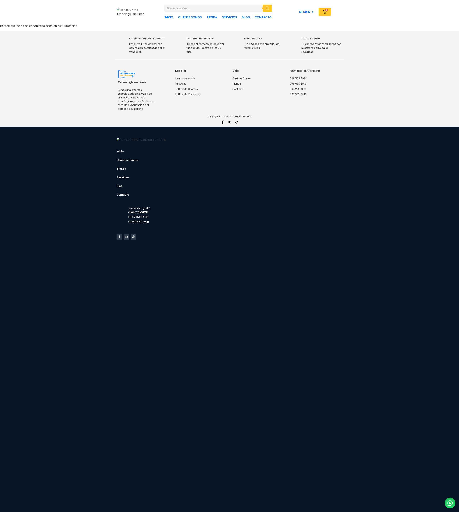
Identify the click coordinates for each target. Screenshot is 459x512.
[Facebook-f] (222, 122)
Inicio (168, 17)
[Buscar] (267, 8)
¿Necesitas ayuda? (139, 208)
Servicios (229, 17)
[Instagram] (229, 122)
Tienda (212, 17)
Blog (246, 17)
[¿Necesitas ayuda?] (121, 215)
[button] (450, 503)
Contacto (263, 17)
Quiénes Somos (190, 17)
